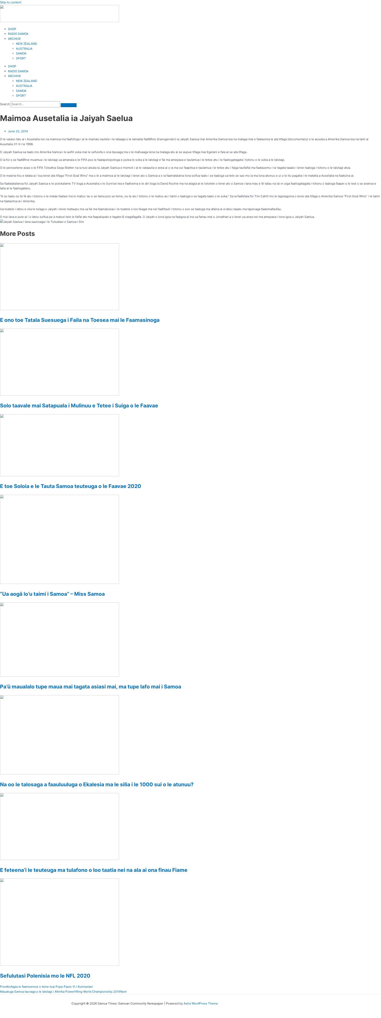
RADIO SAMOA (18, 34)
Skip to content (10, 2)
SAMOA (21, 53)
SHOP (12, 29)
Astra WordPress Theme (201, 1003)
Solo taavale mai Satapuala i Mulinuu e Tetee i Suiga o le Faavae (79, 405)
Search (5, 104)
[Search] (69, 105)
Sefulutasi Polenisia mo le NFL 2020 (45, 976)
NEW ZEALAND (26, 44)
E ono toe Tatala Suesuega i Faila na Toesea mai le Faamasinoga (80, 320)
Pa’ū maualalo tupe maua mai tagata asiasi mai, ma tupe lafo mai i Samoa (90, 686)
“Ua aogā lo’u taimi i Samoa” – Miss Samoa (52, 594)
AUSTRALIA (24, 49)
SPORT (21, 58)
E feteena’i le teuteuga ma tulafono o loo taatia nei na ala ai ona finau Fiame (94, 870)
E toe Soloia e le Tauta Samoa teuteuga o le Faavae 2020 (70, 486)
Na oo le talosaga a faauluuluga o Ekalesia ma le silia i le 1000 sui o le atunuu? (97, 784)
